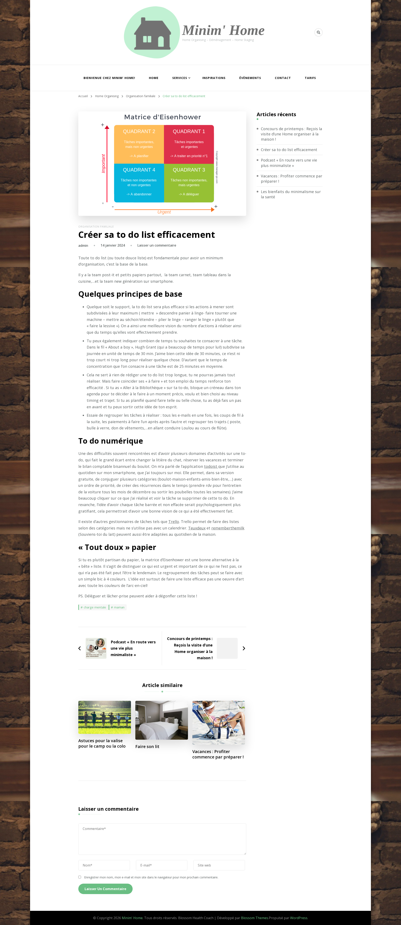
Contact (283, 78)
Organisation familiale (96, 226)
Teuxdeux (197, 528)
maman (119, 607)
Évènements (250, 78)
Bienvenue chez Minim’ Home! (109, 78)
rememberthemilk (227, 528)
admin (83, 245)
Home (154, 78)
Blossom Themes (254, 918)
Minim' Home (223, 30)
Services (179, 78)
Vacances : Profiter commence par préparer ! (218, 754)
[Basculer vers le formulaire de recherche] (318, 32)
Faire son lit (147, 746)
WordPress (298, 918)
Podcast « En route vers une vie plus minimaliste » (289, 163)
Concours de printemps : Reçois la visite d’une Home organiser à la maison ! (291, 134)
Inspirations (214, 78)
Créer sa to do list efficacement (289, 149)
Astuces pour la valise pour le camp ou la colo (102, 743)
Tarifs (310, 78)
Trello (173, 521)
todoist (211, 466)
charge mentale (95, 607)
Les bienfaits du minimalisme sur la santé (291, 194)
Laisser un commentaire (156, 245)
